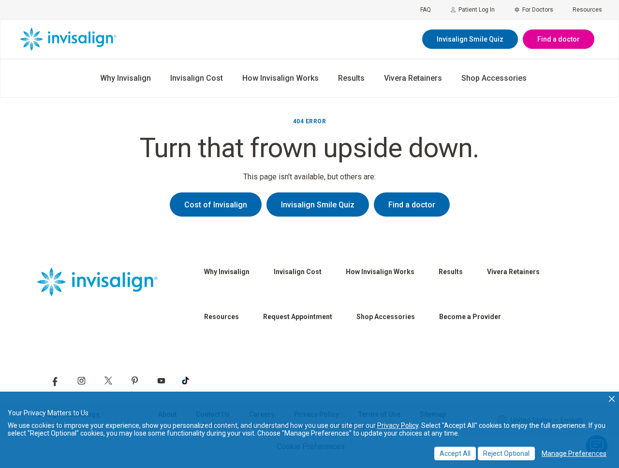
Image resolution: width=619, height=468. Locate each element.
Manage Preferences (574, 453)
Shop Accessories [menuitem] (494, 78)
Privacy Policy (397, 425)
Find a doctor (558, 39)
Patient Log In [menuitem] (476, 9)
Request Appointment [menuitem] (297, 317)
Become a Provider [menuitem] (470, 317)
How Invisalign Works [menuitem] (280, 78)
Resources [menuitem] (587, 9)
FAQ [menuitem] (425, 9)
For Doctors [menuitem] (537, 9)
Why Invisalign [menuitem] (125, 78)
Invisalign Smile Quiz (470, 39)
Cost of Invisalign (215, 204)
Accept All (455, 453)
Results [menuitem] (351, 78)
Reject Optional (506, 453)
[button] (612, 399)
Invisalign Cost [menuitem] (196, 78)
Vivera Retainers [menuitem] (413, 78)
